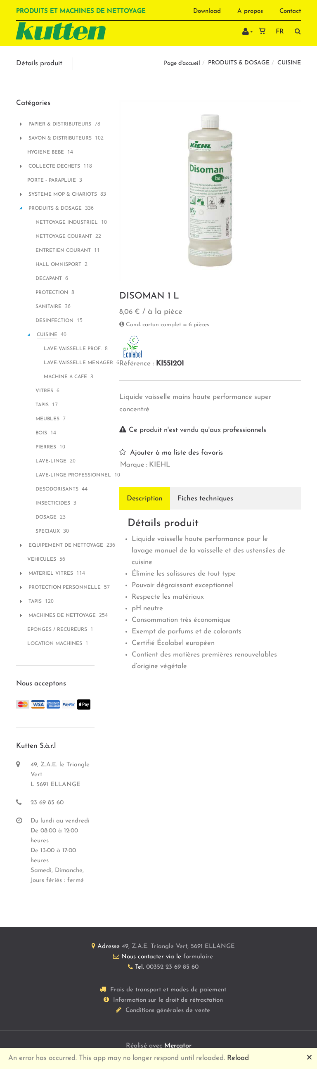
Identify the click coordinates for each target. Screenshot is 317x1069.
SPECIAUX (47, 531)
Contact (290, 11)
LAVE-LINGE (50, 461)
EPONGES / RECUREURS (57, 629)
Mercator (178, 1046)
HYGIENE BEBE (45, 152)
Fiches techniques (205, 498)
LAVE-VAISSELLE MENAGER (78, 362)
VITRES (44, 391)
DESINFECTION (54, 320)
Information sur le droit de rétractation (168, 1000)
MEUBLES (47, 419)
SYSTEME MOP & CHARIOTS (62, 194)
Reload (238, 1058)
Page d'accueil (182, 63)
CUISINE (289, 63)
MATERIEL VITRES (50, 573)
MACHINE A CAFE (65, 377)
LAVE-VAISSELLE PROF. (73, 348)
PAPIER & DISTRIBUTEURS (59, 124)
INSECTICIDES (52, 503)
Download (207, 11)
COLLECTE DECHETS (54, 166)
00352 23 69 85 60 (172, 967)
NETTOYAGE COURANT (63, 236)
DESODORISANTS (56, 489)
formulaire (198, 957)
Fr (280, 31)
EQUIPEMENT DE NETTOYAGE (65, 545)
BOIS (41, 433)
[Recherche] (296, 31)
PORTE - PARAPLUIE (51, 180)
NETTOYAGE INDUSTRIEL (66, 222)
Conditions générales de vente (167, 1010)
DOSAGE (46, 517)
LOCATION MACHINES (54, 643)
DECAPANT (48, 278)
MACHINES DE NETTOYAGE (62, 615)
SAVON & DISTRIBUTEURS (60, 138)
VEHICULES (41, 559)
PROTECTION (51, 292)
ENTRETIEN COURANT (63, 250)
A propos (250, 11)
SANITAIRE (48, 306)
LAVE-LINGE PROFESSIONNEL (73, 475)
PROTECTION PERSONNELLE (64, 587)
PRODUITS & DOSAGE (239, 63)
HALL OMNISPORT (58, 264)
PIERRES (45, 447)
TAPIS (42, 405)
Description (145, 498)
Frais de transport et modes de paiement (168, 990)
